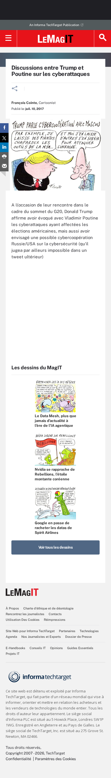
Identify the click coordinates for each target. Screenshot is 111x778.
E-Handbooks (15, 648)
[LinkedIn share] (4, 147)
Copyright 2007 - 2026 (25, 753)
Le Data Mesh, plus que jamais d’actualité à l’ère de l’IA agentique (55, 421)
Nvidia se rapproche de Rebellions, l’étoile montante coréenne (55, 474)
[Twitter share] (4, 137)
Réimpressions (54, 619)
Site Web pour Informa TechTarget (30, 631)
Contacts (55, 614)
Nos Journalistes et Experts (41, 636)
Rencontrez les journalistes (25, 614)
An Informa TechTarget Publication (54, 25)
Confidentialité (18, 759)
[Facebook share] (4, 128)
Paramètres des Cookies (55, 759)
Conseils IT (38, 648)
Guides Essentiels (80, 648)
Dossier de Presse (78, 636)
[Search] (102, 38)
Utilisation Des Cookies (23, 619)
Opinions (56, 648)
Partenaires (67, 631)
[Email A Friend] (4, 166)
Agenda (11, 636)
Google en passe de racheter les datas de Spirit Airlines (53, 528)
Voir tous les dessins (55, 547)
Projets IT (13, 653)
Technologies (89, 631)
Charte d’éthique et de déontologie (48, 608)
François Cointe (24, 103)
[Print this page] (4, 157)
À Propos (12, 608)
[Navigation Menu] (8, 38)
